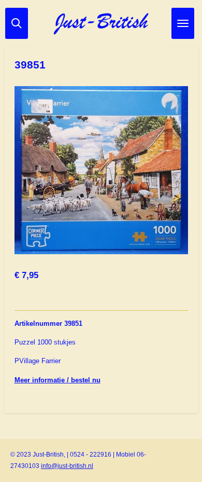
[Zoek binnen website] (16, 23)
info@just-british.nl (67, 466)
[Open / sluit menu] (182, 23)
